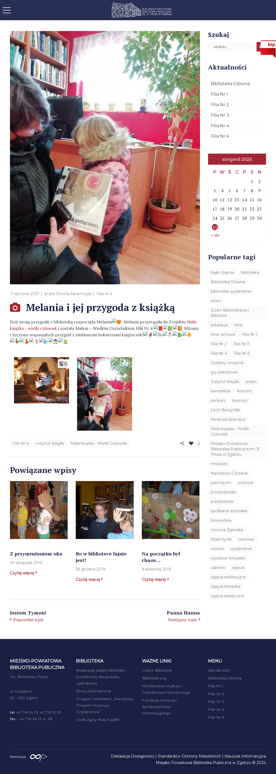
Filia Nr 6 (220, 136)
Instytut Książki (50, 443)
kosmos (239, 400)
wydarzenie (241, 548)
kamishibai (220, 391)
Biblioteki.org (154, 678)
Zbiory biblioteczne (93, 691)
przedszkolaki (223, 492)
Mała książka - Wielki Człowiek (99, 443)
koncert (244, 391)
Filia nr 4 (104, 293)
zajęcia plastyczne (227, 595)
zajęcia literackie (226, 586)
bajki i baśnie (222, 272)
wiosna (217, 548)
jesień (251, 381)
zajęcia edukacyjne (228, 577)
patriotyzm (221, 482)
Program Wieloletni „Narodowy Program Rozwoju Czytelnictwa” (104, 705)
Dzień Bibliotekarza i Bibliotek (230, 313)
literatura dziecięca (228, 419)
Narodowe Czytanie (229, 473)
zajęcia (238, 567)
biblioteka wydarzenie (231, 291)
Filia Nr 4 (21, 443)
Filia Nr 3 (220, 115)
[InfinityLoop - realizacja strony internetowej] (38, 756)
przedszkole (222, 501)
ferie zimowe (223, 334)
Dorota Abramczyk (73, 293)
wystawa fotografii (228, 558)
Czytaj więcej (22, 573)
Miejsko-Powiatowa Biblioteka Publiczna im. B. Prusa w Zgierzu (235, 449)
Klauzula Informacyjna (245, 756)
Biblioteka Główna (230, 83)
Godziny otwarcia (227, 362)
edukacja (219, 325)
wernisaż (246, 539)
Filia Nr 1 (219, 94)
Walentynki (221, 539)
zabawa (218, 567)
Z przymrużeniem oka (36, 553)
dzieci (216, 300)
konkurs (218, 400)
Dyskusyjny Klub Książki (97, 719)
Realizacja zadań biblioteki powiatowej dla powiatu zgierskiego (100, 676)
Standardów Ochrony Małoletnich (189, 756)
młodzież (219, 463)
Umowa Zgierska (227, 529)
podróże (245, 482)
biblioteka (250, 272)
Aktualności (218, 670)
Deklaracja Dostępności (132, 756)
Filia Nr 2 (220, 104)
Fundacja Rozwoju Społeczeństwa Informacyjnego (159, 706)
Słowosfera (221, 520)
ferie (238, 325)
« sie (215, 235)
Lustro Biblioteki (157, 670)
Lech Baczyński (225, 409)
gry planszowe (224, 372)
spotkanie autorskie (229, 511)
